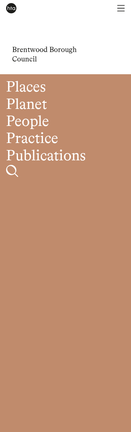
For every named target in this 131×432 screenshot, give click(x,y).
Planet (26, 104)
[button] (121, 8)
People (27, 121)
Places (26, 87)
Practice (32, 138)
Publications (46, 156)
